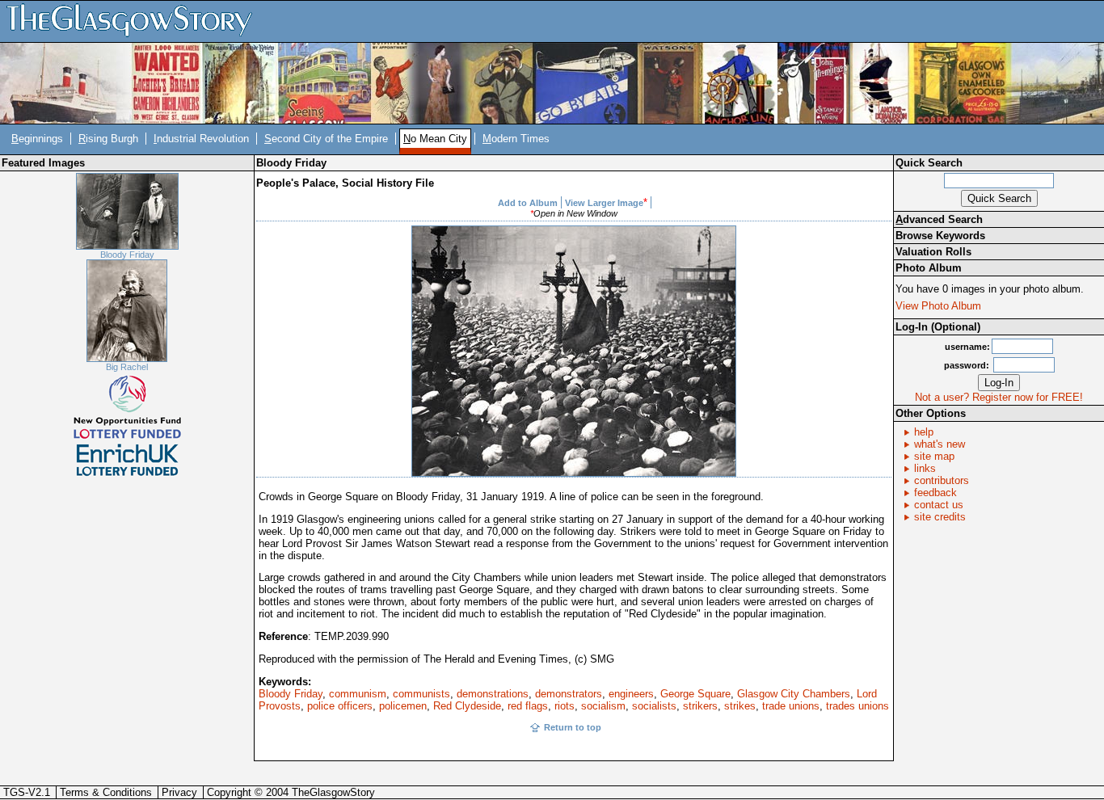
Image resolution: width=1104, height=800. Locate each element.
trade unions (791, 706)
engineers (631, 694)
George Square (695, 694)
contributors (941, 480)
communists (421, 694)
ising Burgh (108, 139)
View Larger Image (604, 203)
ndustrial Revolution (201, 139)
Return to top (572, 727)
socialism (603, 706)
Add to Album (528, 203)
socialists (654, 706)
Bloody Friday (127, 254)
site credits (940, 517)
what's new (939, 444)
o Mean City (435, 139)
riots (564, 706)
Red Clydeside (467, 706)
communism (357, 694)
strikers (700, 706)
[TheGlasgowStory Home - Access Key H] (135, 20)
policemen (403, 706)
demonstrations (493, 694)
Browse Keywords (940, 235)
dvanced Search (939, 219)
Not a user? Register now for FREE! (999, 397)
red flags (528, 706)
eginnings (37, 139)
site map (934, 456)
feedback (935, 492)
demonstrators (568, 694)
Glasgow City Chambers (793, 694)
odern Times (516, 139)
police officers (340, 706)
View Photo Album (938, 306)
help (923, 432)
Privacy (179, 792)
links (925, 468)
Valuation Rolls (933, 252)
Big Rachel (127, 367)
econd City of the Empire (326, 139)
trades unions (857, 706)
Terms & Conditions (106, 792)
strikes (740, 706)
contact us (938, 505)
